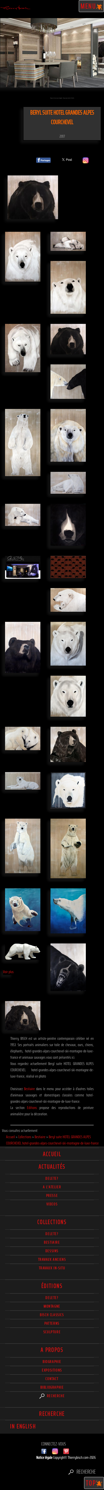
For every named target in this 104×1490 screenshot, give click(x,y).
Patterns (52, 1323)
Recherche (55, 1396)
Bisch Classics (52, 1315)
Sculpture (52, 1332)
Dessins (52, 1251)
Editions (32, 1107)
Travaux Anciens (52, 1259)
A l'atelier (52, 1187)
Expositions (52, 1370)
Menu (88, 6)
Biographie (52, 1361)
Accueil (52, 1154)
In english (23, 1426)
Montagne (52, 1306)
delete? (51, 1178)
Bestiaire (29, 1089)
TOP (91, 1483)
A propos (52, 1350)
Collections (52, 1222)
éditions (52, 1286)
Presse (52, 1195)
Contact (51, 1379)
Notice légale (44, 1457)
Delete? (51, 1297)
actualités (52, 1166)
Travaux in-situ (52, 1268)
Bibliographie (52, 1387)
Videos (52, 1204)
